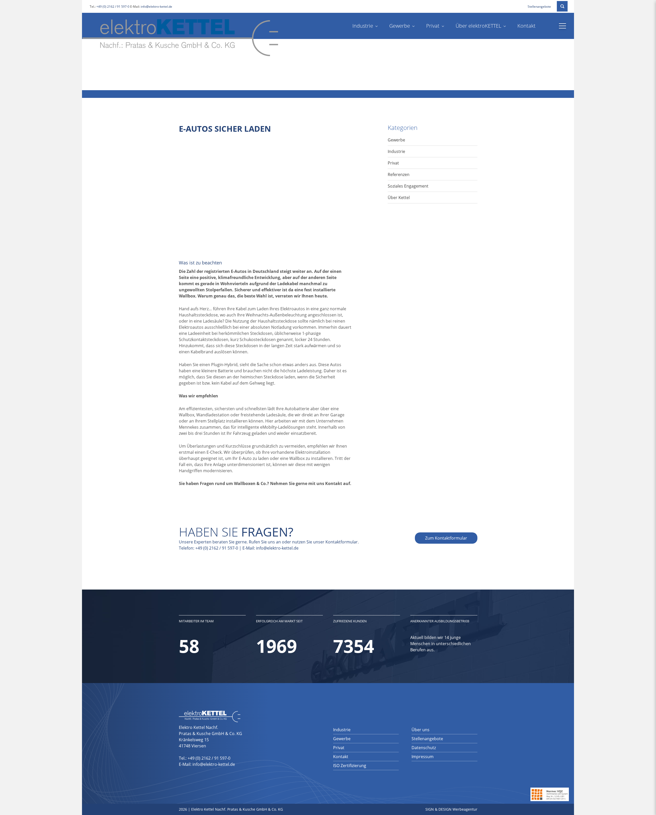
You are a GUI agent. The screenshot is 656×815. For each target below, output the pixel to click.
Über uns (420, 730)
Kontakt (526, 25)
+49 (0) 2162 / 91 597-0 (112, 6)
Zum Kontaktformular (446, 538)
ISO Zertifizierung (349, 765)
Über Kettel (399, 197)
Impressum (423, 756)
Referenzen (398, 174)
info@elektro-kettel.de (156, 6)
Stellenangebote (539, 6)
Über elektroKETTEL (478, 25)
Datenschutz (424, 747)
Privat (432, 25)
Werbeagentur (465, 809)
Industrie (362, 25)
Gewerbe (399, 25)
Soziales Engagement (408, 186)
